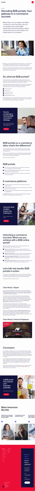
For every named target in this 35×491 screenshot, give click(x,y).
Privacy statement (7, 482)
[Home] (3, 2)
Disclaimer (6, 484)
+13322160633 (27, 475)
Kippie (4, 290)
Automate (9, 448)
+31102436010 (27, 479)
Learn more (6, 394)
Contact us (24, 365)
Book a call (27, 482)
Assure (9, 450)
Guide (8, 452)
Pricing (3, 458)
